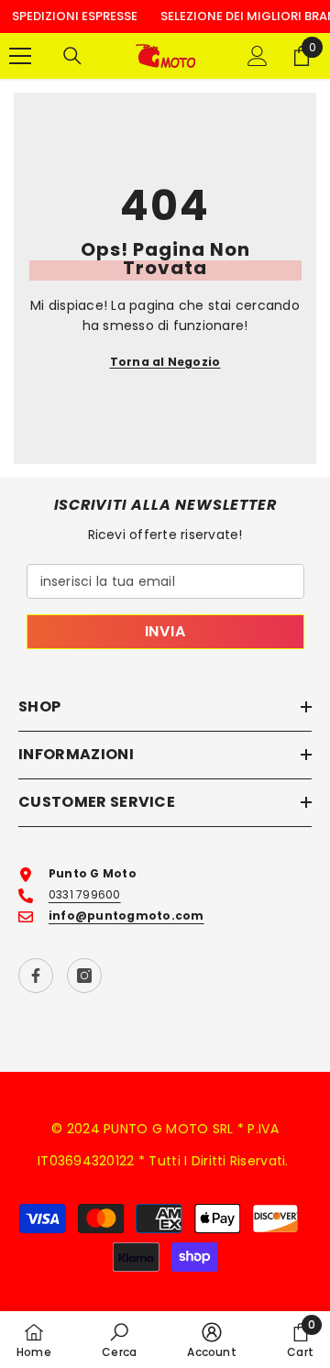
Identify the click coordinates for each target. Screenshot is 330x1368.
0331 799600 (85, 894)
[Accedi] (258, 56)
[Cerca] (72, 56)
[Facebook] (35, 975)
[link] (119, 1339)
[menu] (20, 56)
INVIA (165, 631)
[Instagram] (84, 975)
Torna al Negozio (165, 362)
